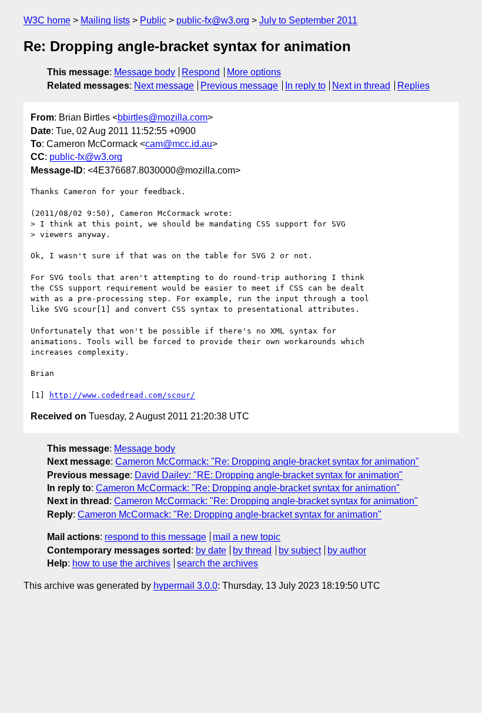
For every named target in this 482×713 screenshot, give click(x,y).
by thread (252, 550)
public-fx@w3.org (212, 20)
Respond (201, 72)
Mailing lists (105, 20)
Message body (144, 72)
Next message (164, 86)
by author (346, 550)
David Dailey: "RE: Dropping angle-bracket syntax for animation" (269, 475)
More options (254, 72)
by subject (300, 550)
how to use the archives (121, 563)
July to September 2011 (308, 20)
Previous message (239, 86)
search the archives (217, 563)
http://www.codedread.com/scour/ (122, 395)
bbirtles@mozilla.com (162, 117)
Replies (413, 86)
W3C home (47, 20)
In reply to (305, 86)
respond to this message (155, 537)
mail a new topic (246, 537)
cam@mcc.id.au (178, 144)
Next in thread (361, 86)
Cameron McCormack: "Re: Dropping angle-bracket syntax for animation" (267, 462)
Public (153, 20)
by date (211, 550)
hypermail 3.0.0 (185, 586)
